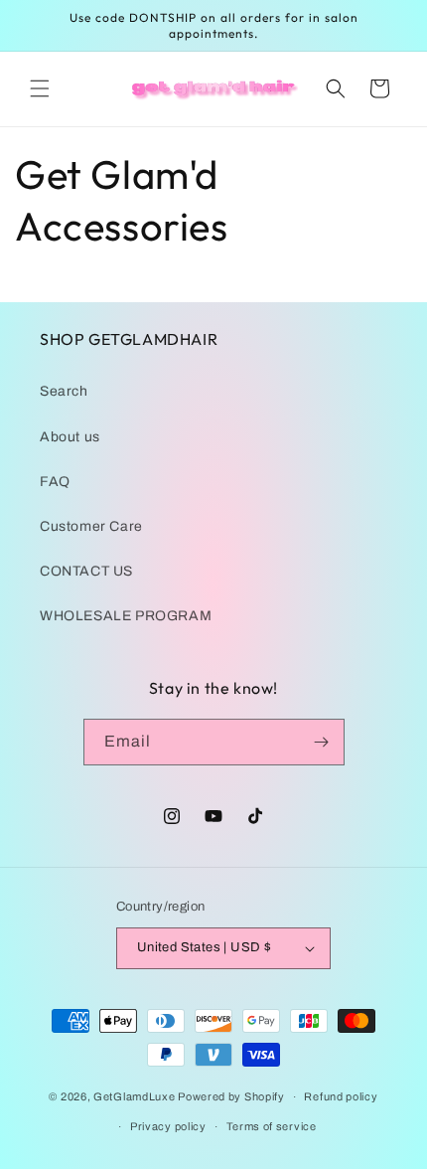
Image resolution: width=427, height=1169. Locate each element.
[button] (40, 88)
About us (70, 436)
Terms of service (271, 1126)
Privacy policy (168, 1126)
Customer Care (91, 526)
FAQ (55, 481)
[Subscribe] (322, 742)
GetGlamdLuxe (134, 1096)
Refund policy (340, 1096)
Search (64, 391)
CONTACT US (86, 571)
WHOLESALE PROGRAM (126, 615)
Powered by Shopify (231, 1096)
